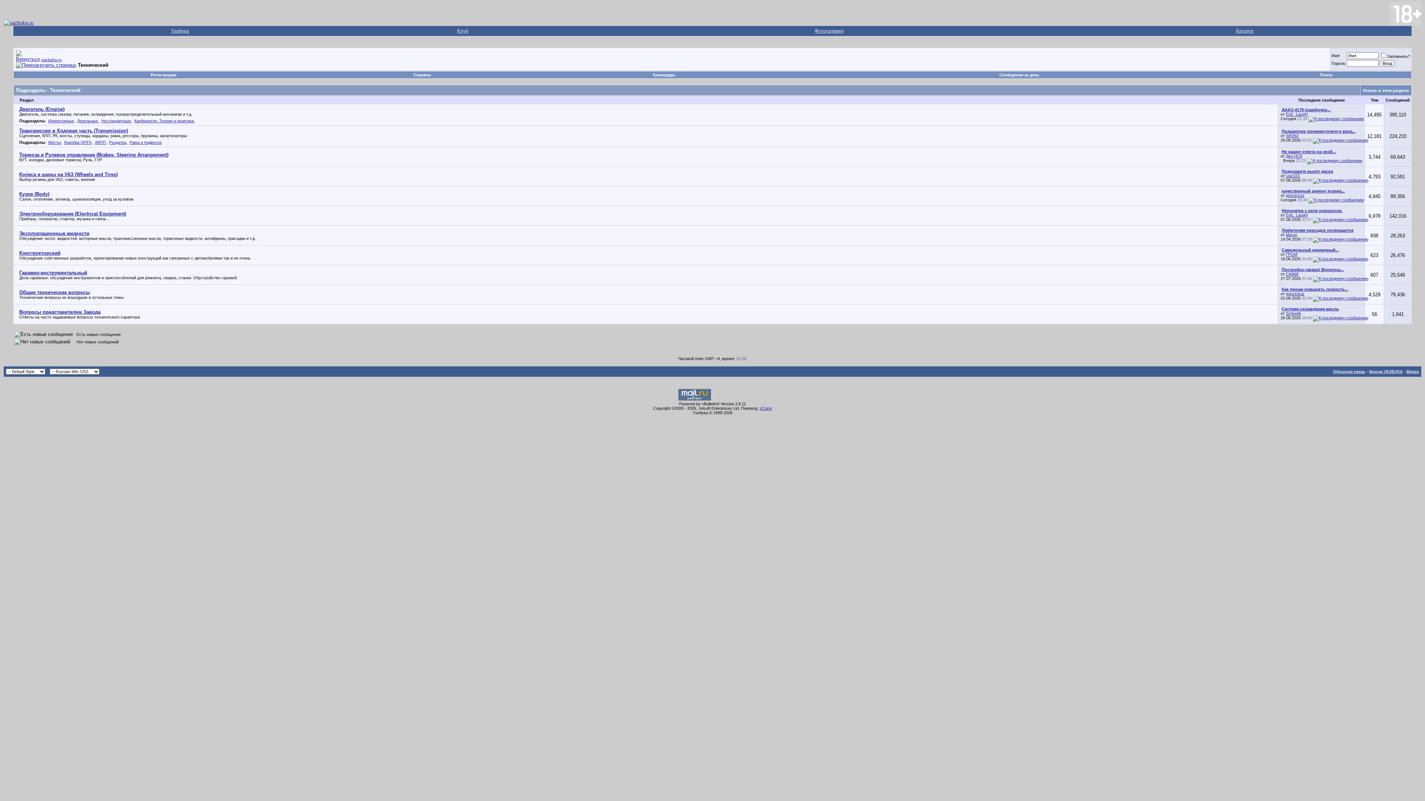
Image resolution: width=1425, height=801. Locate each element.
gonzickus (1295, 195)
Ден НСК (1294, 156)
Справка (422, 75)
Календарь (664, 75)
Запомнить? (1398, 56)
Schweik (1293, 313)
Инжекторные (61, 121)
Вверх (1412, 371)
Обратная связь (1349, 371)
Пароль (1338, 63)
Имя (1335, 55)
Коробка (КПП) (78, 142)
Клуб (462, 31)
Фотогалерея (829, 31)
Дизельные (87, 121)
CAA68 (1292, 274)
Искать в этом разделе (1386, 90)
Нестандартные (116, 121)
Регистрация (163, 75)
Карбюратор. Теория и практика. (164, 121)
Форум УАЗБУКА (1386, 371)
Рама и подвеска (145, 142)
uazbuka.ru (51, 59)
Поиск (1326, 75)
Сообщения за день (1019, 75)
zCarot (766, 408)
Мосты (54, 142)
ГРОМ (1291, 254)
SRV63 (1292, 136)
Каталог (1245, 31)
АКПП (100, 142)
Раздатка (117, 142)
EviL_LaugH (1297, 114)
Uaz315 (1293, 176)
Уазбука (180, 31)
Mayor (1291, 235)
